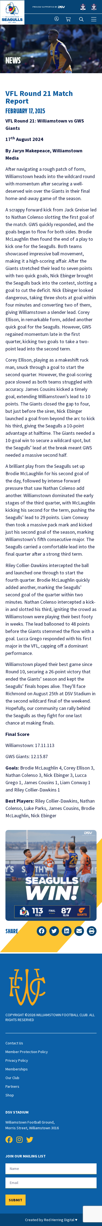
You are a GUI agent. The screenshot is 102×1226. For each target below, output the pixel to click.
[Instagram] (19, 1139)
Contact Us (14, 1043)
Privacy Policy (16, 1060)
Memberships (16, 1069)
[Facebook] (9, 1139)
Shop (9, 1095)
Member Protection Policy (26, 1051)
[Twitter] (29, 1139)
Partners (12, 1086)
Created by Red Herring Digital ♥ (51, 1219)
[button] (42, 931)
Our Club (12, 1077)
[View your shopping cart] (69, 19)
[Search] (81, 19)
